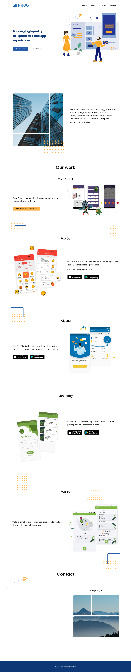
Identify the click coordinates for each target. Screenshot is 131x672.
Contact (113, 5)
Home (84, 5)
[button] (20, 49)
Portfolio (102, 5)
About (93, 5)
